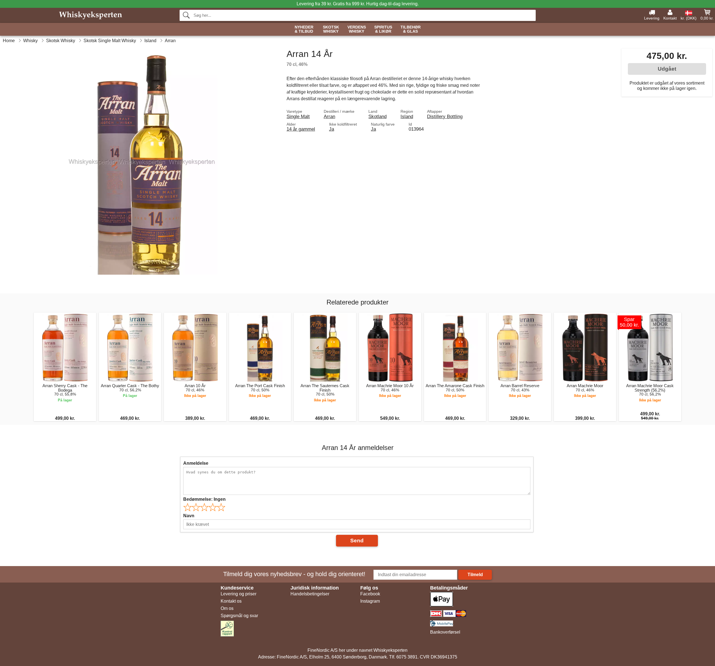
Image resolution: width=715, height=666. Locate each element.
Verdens (356, 29)
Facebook (370, 593)
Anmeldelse (195, 463)
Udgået (667, 69)
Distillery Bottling (445, 116)
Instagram (370, 601)
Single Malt (298, 116)
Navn (188, 515)
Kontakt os (231, 601)
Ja (331, 129)
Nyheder (304, 29)
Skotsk (331, 29)
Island (407, 116)
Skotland (377, 116)
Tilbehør (411, 29)
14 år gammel (301, 129)
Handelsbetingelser (309, 593)
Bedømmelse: (204, 499)
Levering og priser (238, 593)
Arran (329, 116)
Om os (227, 608)
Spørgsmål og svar (239, 615)
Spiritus (383, 29)
